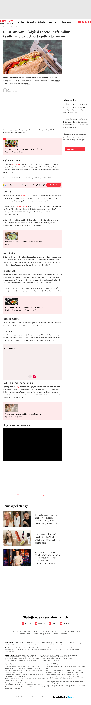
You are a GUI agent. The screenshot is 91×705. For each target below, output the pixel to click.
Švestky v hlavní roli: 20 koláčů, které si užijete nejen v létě (22, 660)
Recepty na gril (76, 644)
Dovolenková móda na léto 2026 (47, 649)
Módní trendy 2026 (48, 644)
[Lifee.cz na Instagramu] (83, 23)
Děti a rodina (31, 22)
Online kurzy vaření (14, 631)
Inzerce (35, 631)
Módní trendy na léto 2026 (13, 649)
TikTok (54, 623)
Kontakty (27, 631)
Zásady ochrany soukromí (42, 634)
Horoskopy (21, 22)
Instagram (41, 623)
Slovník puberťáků (31, 642)
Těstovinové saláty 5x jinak (50, 657)
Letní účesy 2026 (63, 649)
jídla (37, 260)
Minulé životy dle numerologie (38, 648)
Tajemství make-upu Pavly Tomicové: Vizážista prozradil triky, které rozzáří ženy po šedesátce (47, 519)
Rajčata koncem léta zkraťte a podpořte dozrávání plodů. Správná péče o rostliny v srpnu (65, 682)
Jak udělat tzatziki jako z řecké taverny (27, 655)
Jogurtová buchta (67, 658)
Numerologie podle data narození (15, 644)
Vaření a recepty (66, 22)
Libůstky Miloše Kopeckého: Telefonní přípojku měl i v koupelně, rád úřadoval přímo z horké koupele (24, 675)
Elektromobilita (9, 651)
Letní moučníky (74, 649)
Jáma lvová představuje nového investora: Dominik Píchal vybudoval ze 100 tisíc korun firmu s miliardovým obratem (47, 558)
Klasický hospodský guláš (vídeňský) (15, 657)
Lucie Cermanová (14, 90)
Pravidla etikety (19, 642)
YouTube (66, 623)
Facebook (28, 623)
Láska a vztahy (53, 22)
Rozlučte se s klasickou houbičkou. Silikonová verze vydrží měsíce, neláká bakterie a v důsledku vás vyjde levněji (65, 686)
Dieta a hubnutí (8, 495)
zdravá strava (50, 495)
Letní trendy (66, 644)
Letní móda (58, 644)
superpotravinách (20, 206)
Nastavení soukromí (61, 634)
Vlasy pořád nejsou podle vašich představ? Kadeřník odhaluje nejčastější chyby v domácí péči (47, 538)
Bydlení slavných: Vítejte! (34, 644)
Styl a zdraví (42, 22)
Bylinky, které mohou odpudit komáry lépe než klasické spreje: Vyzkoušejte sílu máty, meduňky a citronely (64, 677)
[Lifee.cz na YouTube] (89, 23)
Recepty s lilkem (64, 657)
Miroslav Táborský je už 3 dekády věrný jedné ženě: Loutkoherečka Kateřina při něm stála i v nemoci (25, 679)
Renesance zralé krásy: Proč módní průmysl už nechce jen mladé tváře (65, 667)
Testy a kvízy (54, 642)
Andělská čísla (64, 642)
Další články (71, 149)
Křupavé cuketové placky (69, 655)
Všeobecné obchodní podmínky (69, 631)
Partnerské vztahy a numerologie (58, 648)
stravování (27, 495)
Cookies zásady (25, 634)
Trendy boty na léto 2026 (29, 649)
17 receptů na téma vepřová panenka (16, 658)
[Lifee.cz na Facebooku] (79, 23)
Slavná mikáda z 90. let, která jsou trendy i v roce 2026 (62, 674)
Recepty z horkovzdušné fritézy (50, 660)
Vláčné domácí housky (34, 657)
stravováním (15, 164)
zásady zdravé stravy (38, 495)
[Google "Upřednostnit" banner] (32, 187)
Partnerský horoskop (44, 642)
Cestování (72, 642)
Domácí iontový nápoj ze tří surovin (50, 655)
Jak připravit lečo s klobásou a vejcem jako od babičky (44, 658)
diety (17, 387)
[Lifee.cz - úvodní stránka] (6, 22)
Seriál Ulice (72, 648)
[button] (76, 21)
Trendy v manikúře (21, 648)
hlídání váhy (18, 495)
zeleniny (23, 195)
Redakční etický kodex (48, 631)
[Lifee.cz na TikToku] (86, 23)
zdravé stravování (8, 498)
